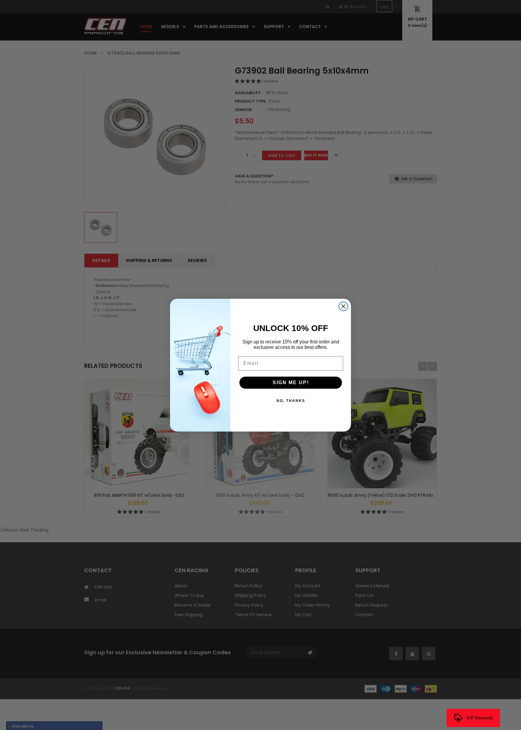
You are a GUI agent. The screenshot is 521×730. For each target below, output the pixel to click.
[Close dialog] (343, 306)
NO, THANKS (290, 401)
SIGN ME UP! (291, 382)
